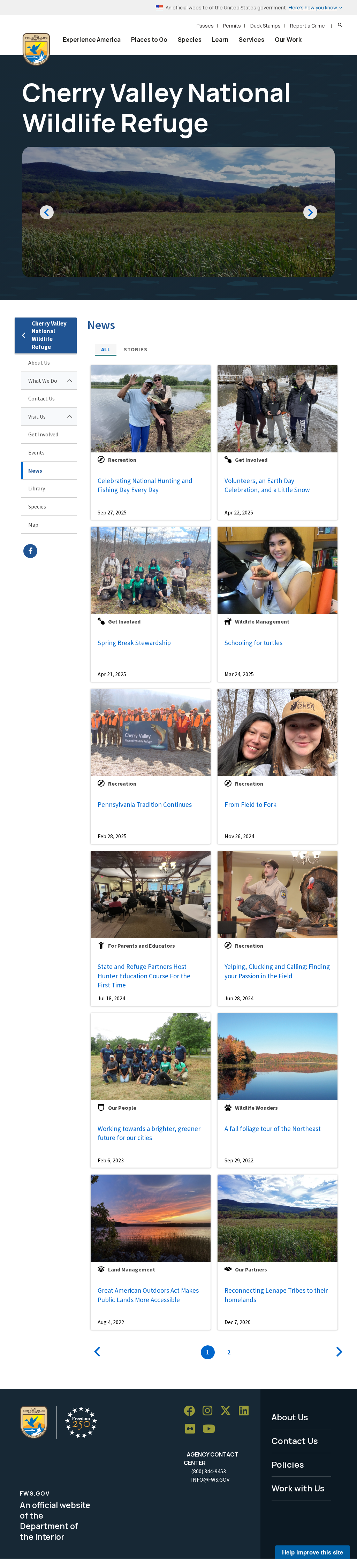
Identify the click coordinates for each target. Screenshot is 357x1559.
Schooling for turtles (253, 643)
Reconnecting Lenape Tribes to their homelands (276, 1295)
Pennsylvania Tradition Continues (145, 804)
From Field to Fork (250, 804)
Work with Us (298, 1488)
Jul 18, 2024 (111, 998)
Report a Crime (307, 25)
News (35, 470)
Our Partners (251, 1269)
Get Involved (43, 434)
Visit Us (37, 416)
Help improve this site (312, 1552)
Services (251, 40)
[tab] (105, 349)
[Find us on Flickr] (192, 1429)
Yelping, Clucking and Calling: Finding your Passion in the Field (277, 971)
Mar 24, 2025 (239, 674)
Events (36, 452)
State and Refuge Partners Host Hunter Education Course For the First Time (144, 975)
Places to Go (149, 40)
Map (33, 524)
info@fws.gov (210, 1479)
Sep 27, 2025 (112, 512)
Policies (288, 1464)
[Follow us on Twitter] (228, 1411)
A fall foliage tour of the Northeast (273, 1128)
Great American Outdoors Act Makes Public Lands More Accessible (148, 1295)
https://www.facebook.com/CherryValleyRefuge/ (50, 551)
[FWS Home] (36, 49)
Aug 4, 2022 (111, 1322)
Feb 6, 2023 (111, 1160)
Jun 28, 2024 (239, 998)
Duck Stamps (265, 25)
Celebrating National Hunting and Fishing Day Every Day (145, 485)
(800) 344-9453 (208, 1471)
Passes (205, 25)
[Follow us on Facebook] (192, 1411)
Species (190, 40)
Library (36, 488)
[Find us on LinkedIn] (246, 1411)
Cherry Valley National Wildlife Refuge (49, 335)
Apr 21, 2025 (112, 674)
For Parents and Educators (141, 945)
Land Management (131, 1269)
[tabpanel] (214, 860)
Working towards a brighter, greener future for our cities (149, 1133)
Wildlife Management (262, 621)
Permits (232, 25)
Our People (122, 1107)
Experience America (92, 40)
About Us (39, 362)
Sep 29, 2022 (239, 1160)
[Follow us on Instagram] (210, 1411)
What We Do (42, 380)
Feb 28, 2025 (112, 836)
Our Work (288, 40)
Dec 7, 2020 (238, 1322)
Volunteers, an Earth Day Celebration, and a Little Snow (267, 485)
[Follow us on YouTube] (211, 1429)
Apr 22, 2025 (239, 512)
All (106, 349)
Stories (135, 349)
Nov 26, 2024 (239, 836)
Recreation (122, 459)
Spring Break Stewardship (134, 643)
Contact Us (41, 398)
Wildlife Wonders (256, 1107)
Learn (220, 40)
